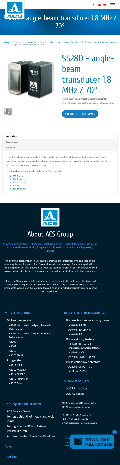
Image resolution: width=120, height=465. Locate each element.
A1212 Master (17, 176)
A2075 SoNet (75, 394)
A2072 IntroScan (77, 388)
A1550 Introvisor (18, 182)
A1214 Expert (17, 179)
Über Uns (11, 457)
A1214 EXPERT (17, 374)
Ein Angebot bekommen (80, 114)
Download (10, 148)
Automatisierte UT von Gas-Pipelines (31, 436)
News (8, 446)
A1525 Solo (15, 186)
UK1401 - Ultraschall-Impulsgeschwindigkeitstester (84, 346)
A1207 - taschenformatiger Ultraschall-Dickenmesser (30, 335)
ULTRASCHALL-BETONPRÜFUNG (85, 313)
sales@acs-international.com (83, 422)
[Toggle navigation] (112, 4)
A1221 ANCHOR (77, 371)
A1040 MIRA (75, 334)
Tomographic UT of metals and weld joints (31, 419)
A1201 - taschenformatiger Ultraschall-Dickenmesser (30, 327)
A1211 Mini (15, 365)
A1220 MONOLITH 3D (80, 367)
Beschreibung (12, 136)
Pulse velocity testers (80, 339)
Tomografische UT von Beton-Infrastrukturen (26, 429)
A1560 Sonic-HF (18, 189)
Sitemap (68, 446)
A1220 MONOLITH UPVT (81, 357)
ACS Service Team (18, 411)
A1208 (12, 342)
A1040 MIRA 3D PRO (79, 330)
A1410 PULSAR (76, 352)
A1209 (12, 346)
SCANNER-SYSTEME (77, 381)
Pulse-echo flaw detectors (83, 362)
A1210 (12, 351)
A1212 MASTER (17, 370)
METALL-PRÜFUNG (17, 313)
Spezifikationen (12, 142)
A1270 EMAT (16, 355)
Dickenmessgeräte (19, 320)
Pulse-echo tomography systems (87, 320)
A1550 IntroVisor (18, 379)
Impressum (69, 442)
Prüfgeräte (14, 360)
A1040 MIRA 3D (77, 325)
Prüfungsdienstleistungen (23, 404)
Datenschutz (69, 438)
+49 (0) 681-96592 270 (79, 414)
